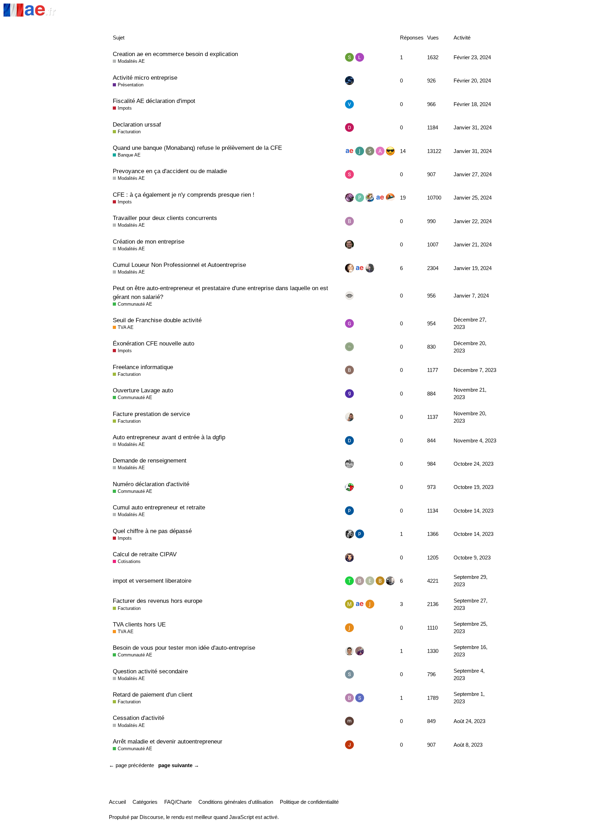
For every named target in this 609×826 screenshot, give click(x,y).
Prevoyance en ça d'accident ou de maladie (170, 171)
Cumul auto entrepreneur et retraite (159, 507)
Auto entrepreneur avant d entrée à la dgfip (169, 437)
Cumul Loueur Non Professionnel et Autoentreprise (179, 264)
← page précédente (131, 765)
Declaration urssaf (137, 124)
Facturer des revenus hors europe (157, 600)
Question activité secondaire (150, 671)
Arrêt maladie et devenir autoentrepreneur (167, 741)
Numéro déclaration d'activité (151, 484)
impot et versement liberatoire (152, 580)
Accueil (117, 802)
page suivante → (178, 765)
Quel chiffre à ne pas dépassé (152, 530)
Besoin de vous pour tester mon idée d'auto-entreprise (184, 647)
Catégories (145, 802)
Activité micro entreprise (145, 77)
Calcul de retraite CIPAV (145, 554)
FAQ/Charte (178, 802)
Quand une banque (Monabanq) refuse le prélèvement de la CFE (197, 147)
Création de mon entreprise (148, 241)
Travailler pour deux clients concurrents (165, 217)
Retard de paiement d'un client (152, 694)
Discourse (151, 817)
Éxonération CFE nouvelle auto (153, 343)
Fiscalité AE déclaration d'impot (154, 100)
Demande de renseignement (149, 460)
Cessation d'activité (138, 717)
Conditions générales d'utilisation (235, 802)
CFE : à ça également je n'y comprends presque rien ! (183, 194)
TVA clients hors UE (139, 624)
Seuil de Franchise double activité (157, 320)
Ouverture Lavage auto (143, 390)
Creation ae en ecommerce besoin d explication (175, 53)
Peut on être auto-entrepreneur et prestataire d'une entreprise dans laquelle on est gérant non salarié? (220, 292)
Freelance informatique (143, 367)
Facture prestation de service (151, 413)
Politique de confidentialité (309, 802)
